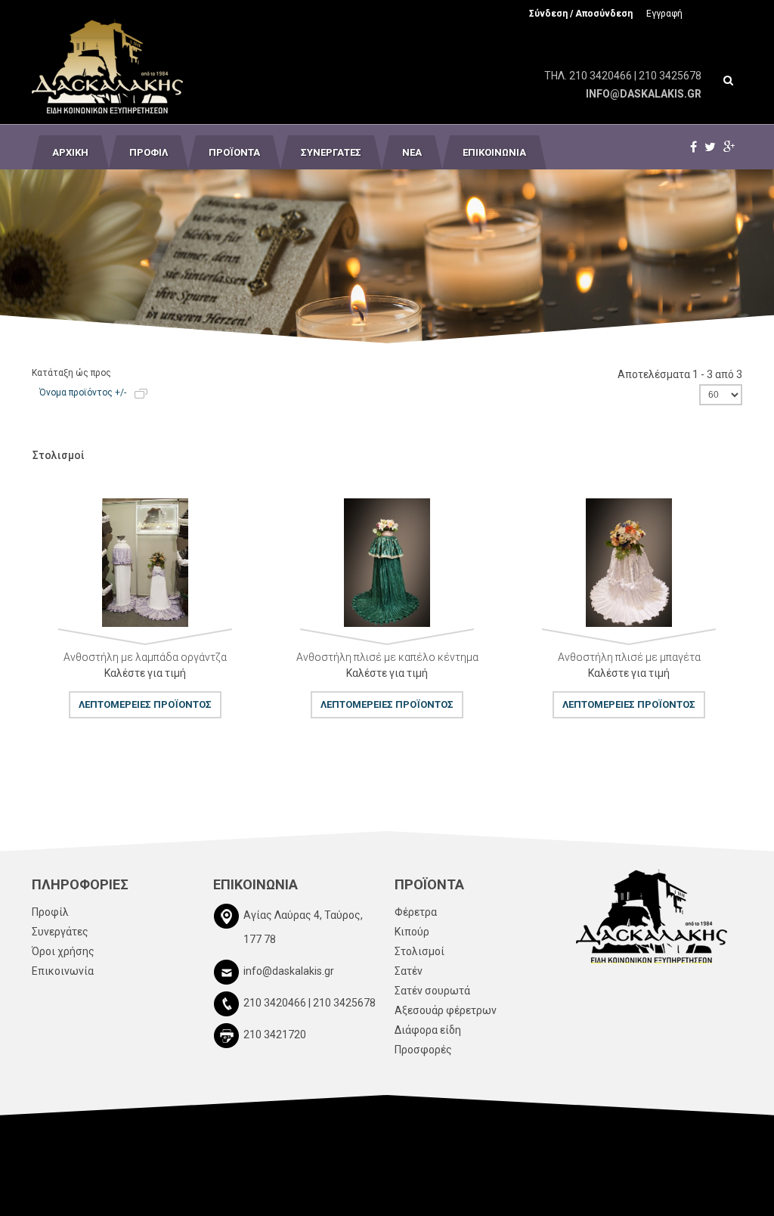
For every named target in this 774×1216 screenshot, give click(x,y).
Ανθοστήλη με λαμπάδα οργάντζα (145, 657)
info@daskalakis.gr (643, 94)
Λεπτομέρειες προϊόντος (41, 568)
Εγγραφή (664, 13)
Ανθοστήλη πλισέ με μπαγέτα (629, 657)
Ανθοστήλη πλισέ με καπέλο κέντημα (387, 657)
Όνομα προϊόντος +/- (82, 392)
